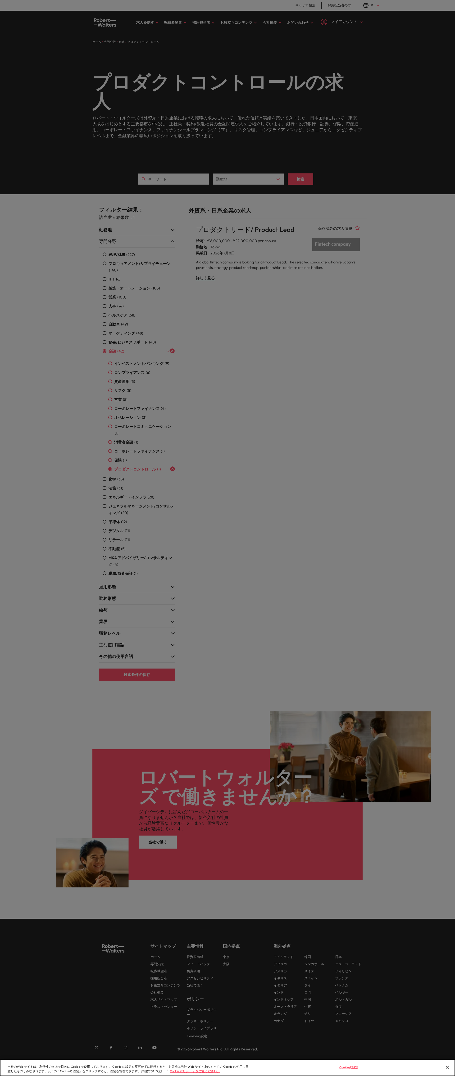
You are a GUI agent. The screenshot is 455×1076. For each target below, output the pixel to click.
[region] (227, 1068)
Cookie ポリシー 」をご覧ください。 (195, 1071)
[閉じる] (447, 1067)
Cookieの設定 (348, 1067)
